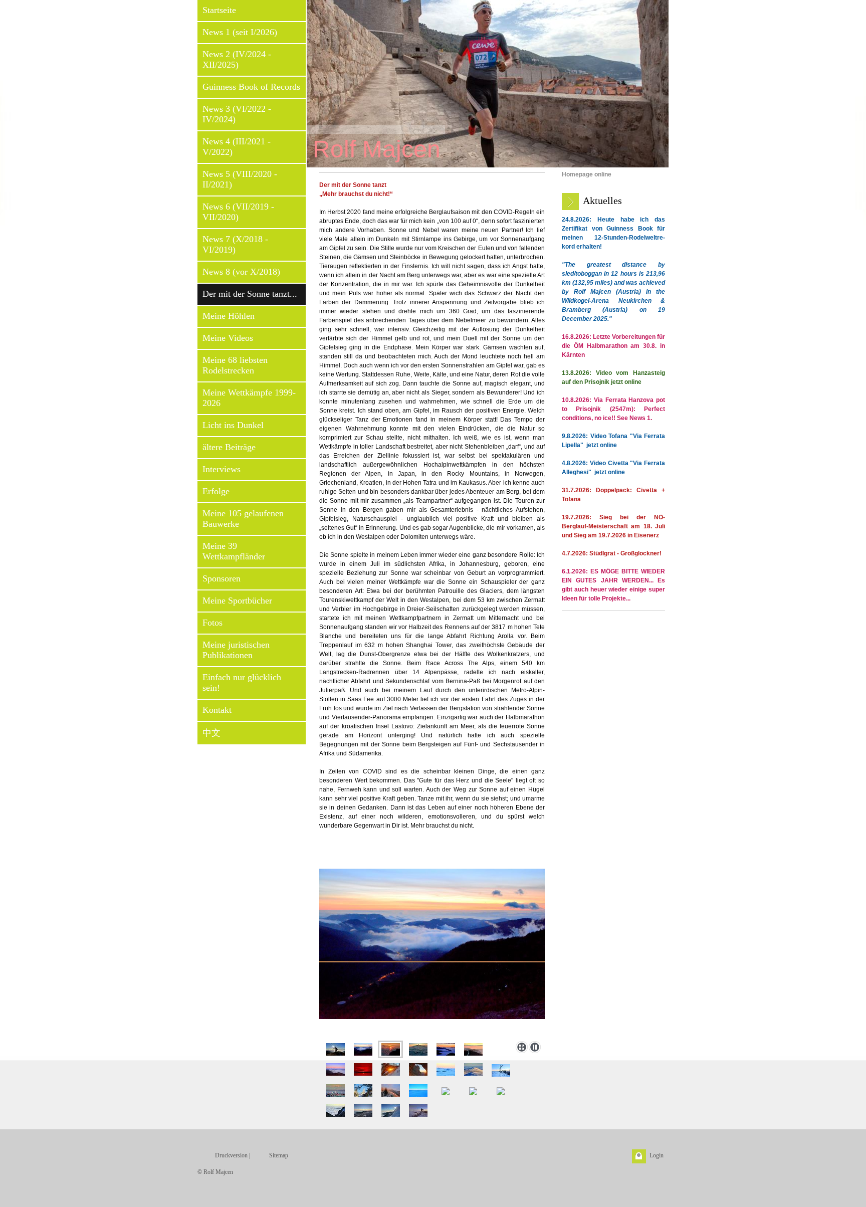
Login (657, 1155)
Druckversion (231, 1155)
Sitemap (278, 1155)
